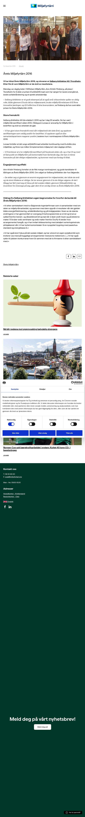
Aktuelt (21, 66)
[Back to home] (42, 6)
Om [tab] (70, 389)
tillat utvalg (42, 433)
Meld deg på (42, 727)
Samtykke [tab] (15, 389)
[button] (4, 6)
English (10, 502)
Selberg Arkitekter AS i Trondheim (65, 81)
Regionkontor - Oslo (11, 497)
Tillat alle (69, 433)
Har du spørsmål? (74, 812)
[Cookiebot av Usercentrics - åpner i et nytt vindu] (72, 382)
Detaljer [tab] (43, 389)
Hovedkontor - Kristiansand (14, 494)
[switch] (32, 424)
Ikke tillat (15, 433)
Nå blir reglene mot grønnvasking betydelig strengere (30, 329)
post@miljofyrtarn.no (13, 477)
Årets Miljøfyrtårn (11, 264)
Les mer (6, 334)
